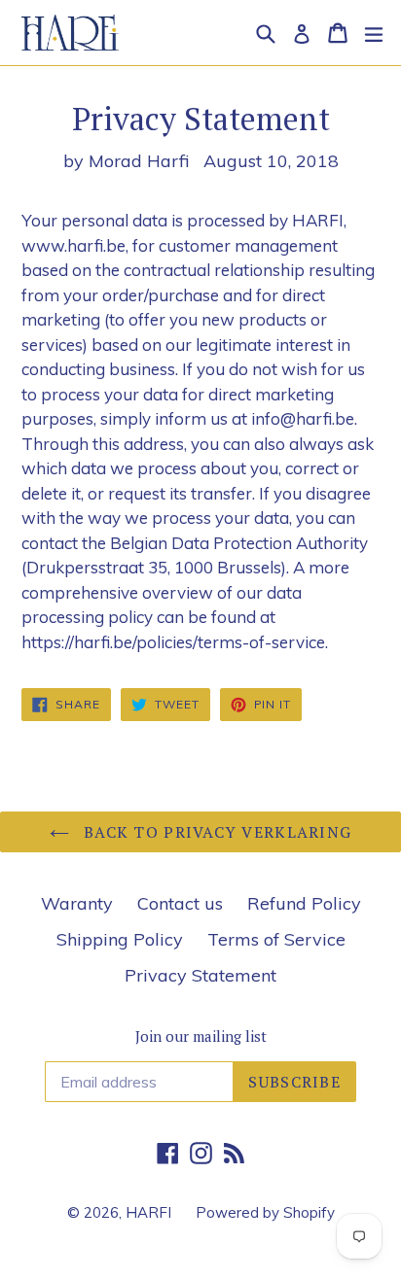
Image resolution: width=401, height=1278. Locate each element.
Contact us (180, 903)
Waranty (77, 903)
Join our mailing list (201, 1036)
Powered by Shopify (265, 1212)
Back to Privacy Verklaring (215, 832)
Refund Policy (304, 903)
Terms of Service (276, 939)
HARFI (148, 1212)
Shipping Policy (119, 939)
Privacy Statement (200, 975)
